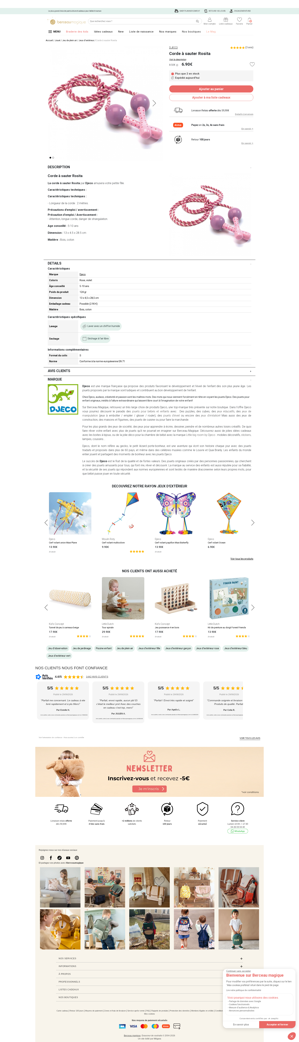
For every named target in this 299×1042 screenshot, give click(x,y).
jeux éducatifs (225, 411)
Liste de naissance (141, 31)
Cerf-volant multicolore (113, 542)
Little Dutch (108, 624)
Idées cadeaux (103, 31)
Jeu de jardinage (82, 648)
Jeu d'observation (57, 648)
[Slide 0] (50, 158)
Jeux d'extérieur (86, 40)
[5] (137, 551)
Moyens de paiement (94, 1011)
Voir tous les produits (241, 558)
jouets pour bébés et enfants (150, 411)
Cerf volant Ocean (216, 542)
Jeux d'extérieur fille (149, 648)
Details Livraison (244, 114)
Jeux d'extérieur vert (59, 655)
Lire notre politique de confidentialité (243, 990)
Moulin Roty (108, 539)
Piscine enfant (104, 648)
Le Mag (211, 31)
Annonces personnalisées (241, 1010)
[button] (292, 1036)
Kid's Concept (56, 624)
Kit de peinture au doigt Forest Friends (227, 627)
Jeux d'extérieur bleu (235, 648)
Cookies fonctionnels (239, 1004)
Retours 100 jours (216, 11)
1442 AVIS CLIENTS (97, 676)
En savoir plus (241, 1024)
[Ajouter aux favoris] (252, 64)
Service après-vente (135, 1011)
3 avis (249, 47)
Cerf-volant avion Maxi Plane (63, 542)
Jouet (57, 40)
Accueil (49, 40)
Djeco (83, 274)
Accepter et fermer (277, 1024)
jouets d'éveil (171, 415)
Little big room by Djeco (200, 435)
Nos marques (167, 31)
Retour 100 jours (77, 1011)
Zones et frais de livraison (115, 1011)
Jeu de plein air (69, 40)
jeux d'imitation (210, 415)
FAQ (148, 1011)
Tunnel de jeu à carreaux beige (64, 627)
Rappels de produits (159, 1011)
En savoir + (247, 128)
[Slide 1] (53, 158)
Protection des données (180, 1011)
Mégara (157, 1039)
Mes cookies (149, 1014)
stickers (246, 435)
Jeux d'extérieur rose (207, 648)
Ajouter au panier (211, 89)
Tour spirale (108, 627)
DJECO (173, 47)
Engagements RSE (242, 11)
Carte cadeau (62, 1011)
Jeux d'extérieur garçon (178, 648)
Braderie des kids (77, 31)
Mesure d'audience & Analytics (244, 1007)
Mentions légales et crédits (202, 1011)
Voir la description (177, 59)
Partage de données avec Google (245, 1001)
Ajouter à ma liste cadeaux (211, 97)
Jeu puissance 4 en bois (167, 627)
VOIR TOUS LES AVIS (250, 738)
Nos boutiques (191, 31)
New (121, 31)
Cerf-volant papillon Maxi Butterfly (171, 542)
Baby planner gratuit (189, 11)
